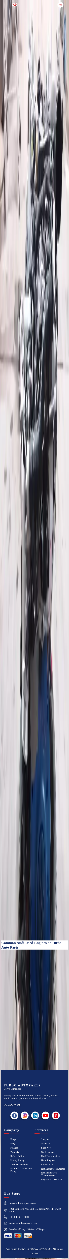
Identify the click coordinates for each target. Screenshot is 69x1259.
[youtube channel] (45, 1115)
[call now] (15, 4)
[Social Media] (60, 4)
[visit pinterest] (56, 1115)
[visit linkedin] (35, 1115)
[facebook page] (14, 1115)
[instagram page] (24, 1115)
